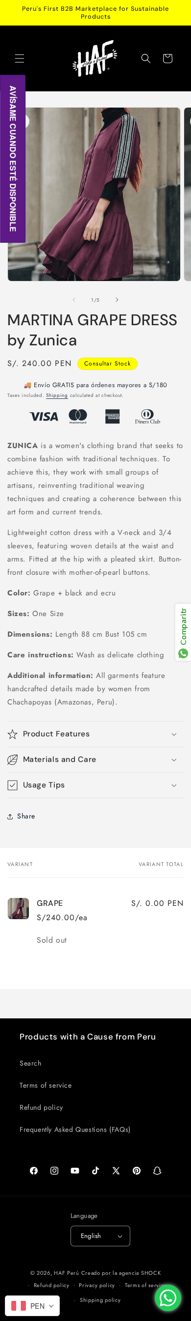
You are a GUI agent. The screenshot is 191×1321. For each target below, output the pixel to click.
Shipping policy (100, 1300)
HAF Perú (66, 1273)
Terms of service (46, 1085)
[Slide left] (74, 299)
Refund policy (41, 1107)
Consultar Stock (107, 363)
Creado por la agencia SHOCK (121, 1273)
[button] (19, 58)
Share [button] (26, 816)
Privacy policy (97, 1285)
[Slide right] (117, 299)
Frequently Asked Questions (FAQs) (75, 1129)
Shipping (57, 395)
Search (31, 1063)
